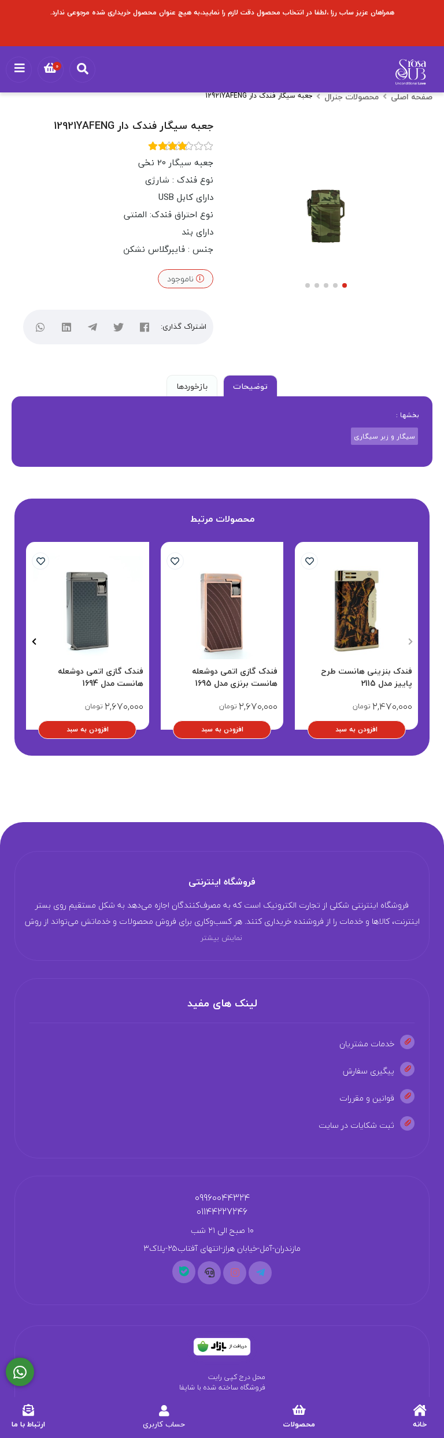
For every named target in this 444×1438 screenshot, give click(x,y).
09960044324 (222, 1198)
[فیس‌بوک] (145, 327)
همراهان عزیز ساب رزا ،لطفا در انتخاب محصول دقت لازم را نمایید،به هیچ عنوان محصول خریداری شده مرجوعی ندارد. (222, 12)
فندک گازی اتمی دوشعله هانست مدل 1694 (100, 677)
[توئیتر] (119, 327)
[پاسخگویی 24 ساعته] (20, 1372)
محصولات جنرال (351, 97)
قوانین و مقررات (366, 1098)
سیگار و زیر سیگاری (384, 436)
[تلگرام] (93, 327)
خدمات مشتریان (366, 1043)
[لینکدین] (67, 327)
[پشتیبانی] (209, 1272)
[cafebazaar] (222, 1346)
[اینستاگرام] (234, 1272)
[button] (410, 641)
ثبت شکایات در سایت (356, 1125)
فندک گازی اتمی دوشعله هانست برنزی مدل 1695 (235, 677)
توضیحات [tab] (250, 386)
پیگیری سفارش (368, 1071)
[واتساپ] (41, 327)
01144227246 (222, 1211)
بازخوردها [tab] (192, 386)
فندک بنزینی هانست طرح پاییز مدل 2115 (366, 677)
